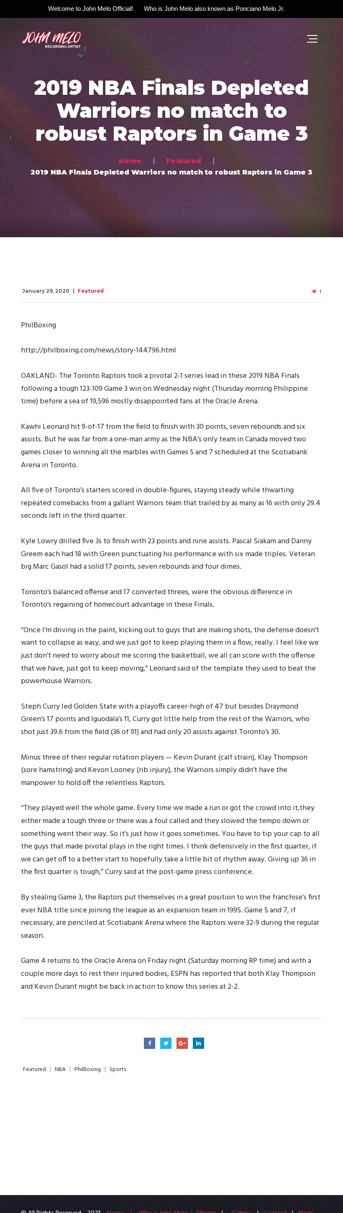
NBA (60, 1070)
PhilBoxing (87, 1070)
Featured (91, 291)
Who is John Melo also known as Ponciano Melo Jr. (214, 8)
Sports (118, 1070)
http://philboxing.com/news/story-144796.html (98, 350)
